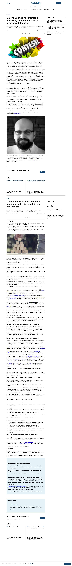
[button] (7, 3)
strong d (27, 442)
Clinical (25, 9)
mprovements (14, 347)
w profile (28, 443)
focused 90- (31, 302)
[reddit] (27, 33)
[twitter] (25, 33)
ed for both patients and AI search (24, 363)
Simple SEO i (9, 347)
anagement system (16, 291)
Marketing (8, 14)
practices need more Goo (15, 295)
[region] (36, 564)
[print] (44, 33)
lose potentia (41, 348)
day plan (36, 302)
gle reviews (22, 295)
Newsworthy (19, 9)
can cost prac (30, 356)
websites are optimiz (13, 363)
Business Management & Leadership (35, 9)
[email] (29, 33)
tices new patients (36, 356)
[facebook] (22, 33)
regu (35, 351)
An (32, 359)
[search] (9, 3)
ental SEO (31, 442)
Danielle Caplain (10, 213)
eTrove (20, 155)
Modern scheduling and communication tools (17, 486)
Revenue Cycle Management (49, 9)
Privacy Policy (32, 563)
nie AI (33, 359)
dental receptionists (23, 359)
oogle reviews (10, 306)
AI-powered (16, 359)
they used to (14, 298)
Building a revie (23, 443)
